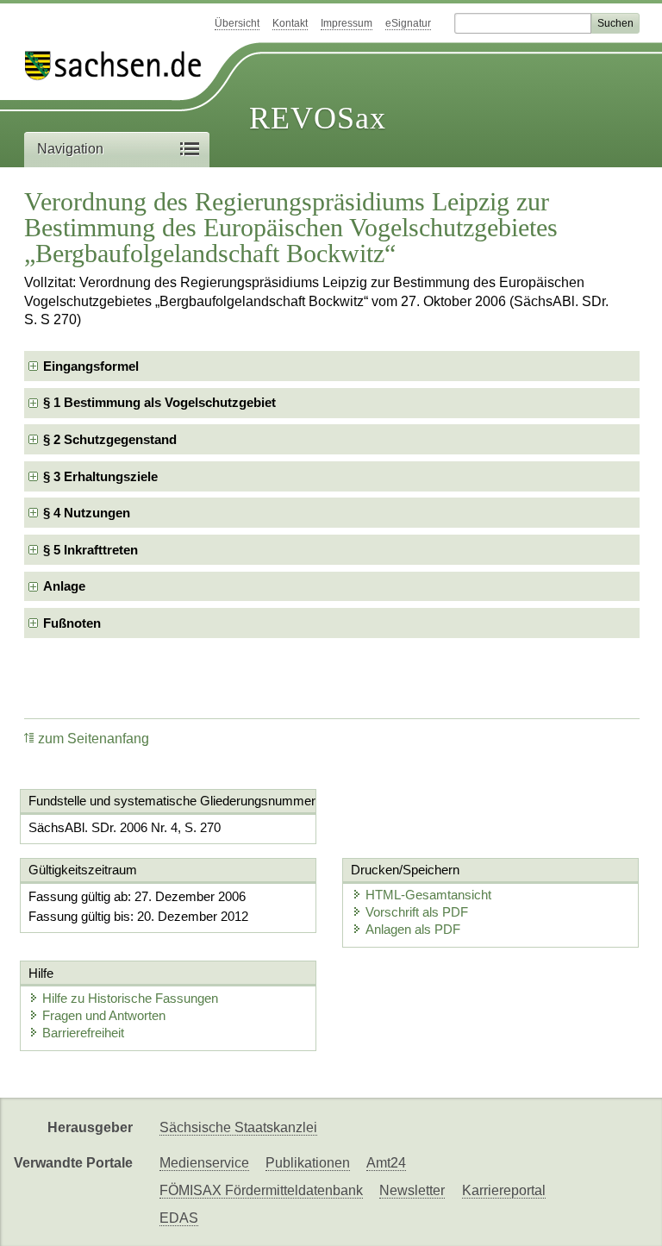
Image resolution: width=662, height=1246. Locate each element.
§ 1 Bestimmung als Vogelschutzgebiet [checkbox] (159, 402)
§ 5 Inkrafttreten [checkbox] (90, 549)
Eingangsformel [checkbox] (91, 366)
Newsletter (412, 1190)
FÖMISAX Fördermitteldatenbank (261, 1190)
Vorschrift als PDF (416, 912)
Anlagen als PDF (412, 929)
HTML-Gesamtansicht (428, 894)
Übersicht (237, 23)
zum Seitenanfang (93, 738)
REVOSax (317, 118)
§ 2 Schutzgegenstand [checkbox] (110, 439)
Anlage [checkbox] (64, 586)
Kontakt (290, 23)
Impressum (346, 23)
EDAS (178, 1218)
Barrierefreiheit (83, 1032)
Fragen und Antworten (104, 1015)
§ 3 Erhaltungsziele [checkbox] (100, 476)
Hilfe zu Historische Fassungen (130, 998)
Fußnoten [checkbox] (72, 623)
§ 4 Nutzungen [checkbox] (86, 512)
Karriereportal (504, 1190)
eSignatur (408, 23)
